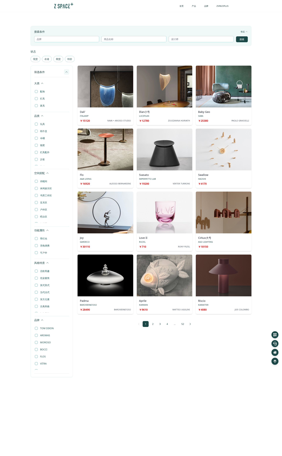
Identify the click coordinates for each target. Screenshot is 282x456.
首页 (181, 6)
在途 (47, 59)
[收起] (66, 72)
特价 (69, 59)
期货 (58, 59)
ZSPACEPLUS (222, 6)
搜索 (242, 39)
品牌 (206, 6)
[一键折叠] (67, 80)
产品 (194, 6)
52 (182, 324)
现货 (35, 59)
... (175, 324)
